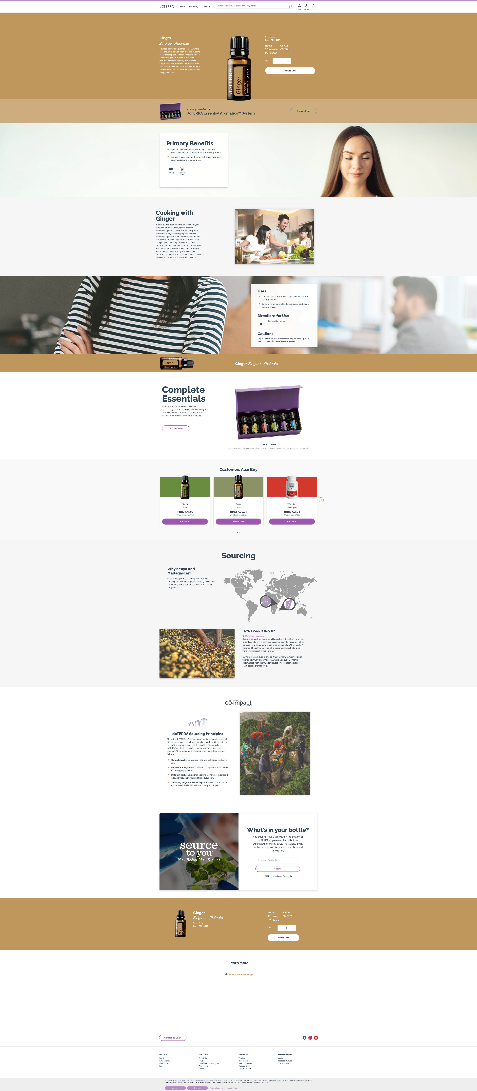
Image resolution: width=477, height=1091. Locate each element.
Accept (175, 1088)
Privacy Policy (232, 1088)
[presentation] (321, 499)
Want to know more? (217, 1088)
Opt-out (197, 1088)
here (266, 1082)
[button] (237, 532)
